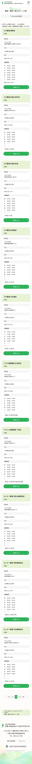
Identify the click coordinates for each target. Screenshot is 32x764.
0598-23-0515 (9, 384)
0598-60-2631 (9, 450)
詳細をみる (16, 87)
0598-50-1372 (9, 184)
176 (9, 697)
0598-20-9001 (9, 118)
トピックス (22, 741)
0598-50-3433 (9, 517)
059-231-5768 (17, 736)
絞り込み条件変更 (17, 16)
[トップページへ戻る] (13, 2)
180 (23, 697)
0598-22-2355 (9, 583)
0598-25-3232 (9, 317)
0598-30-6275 (9, 251)
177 (12, 697)
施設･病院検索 (11, 741)
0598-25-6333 (9, 650)
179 (20, 697)
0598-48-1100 (9, 51)
